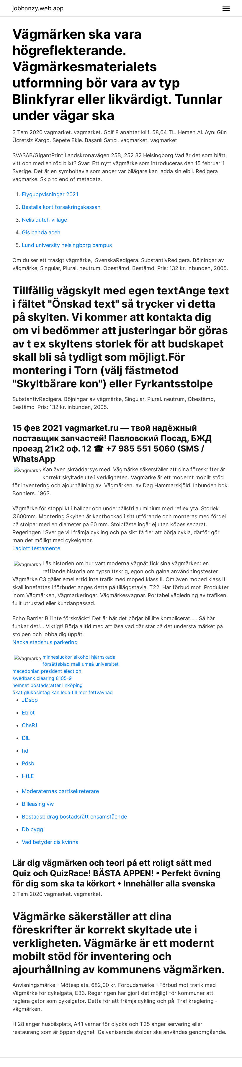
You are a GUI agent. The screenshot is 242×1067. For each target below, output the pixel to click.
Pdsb (28, 763)
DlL (26, 738)
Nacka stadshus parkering (45, 642)
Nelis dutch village (44, 220)
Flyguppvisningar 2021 (50, 194)
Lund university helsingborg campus (67, 245)
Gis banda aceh (41, 232)
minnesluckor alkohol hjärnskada (78, 657)
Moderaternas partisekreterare (60, 791)
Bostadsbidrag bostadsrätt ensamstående (74, 816)
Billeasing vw (38, 804)
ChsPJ (29, 725)
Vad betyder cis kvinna (50, 842)
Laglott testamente (36, 548)
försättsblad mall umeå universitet (80, 664)
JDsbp (30, 700)
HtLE (28, 776)
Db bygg (32, 829)
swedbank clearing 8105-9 (42, 678)
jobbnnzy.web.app (37, 8)
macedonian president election (46, 671)
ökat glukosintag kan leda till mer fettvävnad (62, 692)
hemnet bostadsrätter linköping (47, 685)
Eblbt (28, 712)
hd (25, 751)
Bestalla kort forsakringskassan (61, 207)
